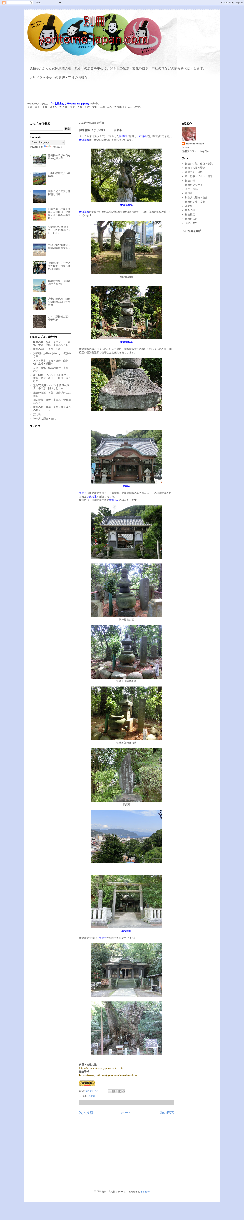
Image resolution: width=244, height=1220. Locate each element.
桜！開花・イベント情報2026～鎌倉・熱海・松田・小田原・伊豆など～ (52, 378)
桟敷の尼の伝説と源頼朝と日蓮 (59, 193)
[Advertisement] (122, 1154)
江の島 (37, 414)
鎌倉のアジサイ (194, 184)
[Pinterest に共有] (123, 1091)
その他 (92, 1096)
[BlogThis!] (113, 1091)
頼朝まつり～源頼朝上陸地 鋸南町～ (59, 282)
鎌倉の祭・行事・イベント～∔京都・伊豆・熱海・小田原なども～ (52, 343)
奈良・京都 (191, 188)
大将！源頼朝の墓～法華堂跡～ (59, 318)
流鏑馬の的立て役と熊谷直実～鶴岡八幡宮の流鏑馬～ (59, 265)
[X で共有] (117, 1091)
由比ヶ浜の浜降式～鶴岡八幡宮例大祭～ (59, 246)
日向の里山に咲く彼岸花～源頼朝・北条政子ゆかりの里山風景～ (59, 213)
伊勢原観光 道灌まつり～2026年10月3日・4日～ (59, 230)
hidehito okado (194, 143)
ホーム (126, 1113)
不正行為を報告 (192, 230)
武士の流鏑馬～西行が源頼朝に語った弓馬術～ (59, 301)
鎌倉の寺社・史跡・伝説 (47, 349)
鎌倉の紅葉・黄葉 (195, 201)
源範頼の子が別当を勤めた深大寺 (59, 157)
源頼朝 (189, 193)
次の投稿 (86, 1113)
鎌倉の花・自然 (194, 172)
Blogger (145, 1191)
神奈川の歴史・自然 (44, 418)
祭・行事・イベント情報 (199, 176)
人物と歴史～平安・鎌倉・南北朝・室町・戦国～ (50, 362)
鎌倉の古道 (191, 218)
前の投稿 (167, 1113)
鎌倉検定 (190, 214)
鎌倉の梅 (190, 210)
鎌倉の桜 (190, 180)
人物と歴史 (191, 223)
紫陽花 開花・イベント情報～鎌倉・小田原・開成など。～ (51, 387)
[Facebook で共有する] (120, 1091)
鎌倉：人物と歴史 (195, 167)
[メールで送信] (110, 1091)
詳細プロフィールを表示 (195, 151)
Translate (56, 146)
